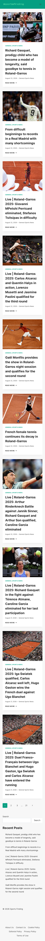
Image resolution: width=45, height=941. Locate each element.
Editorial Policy (15, 931)
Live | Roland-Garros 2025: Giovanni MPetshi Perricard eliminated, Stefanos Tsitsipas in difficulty (21, 208)
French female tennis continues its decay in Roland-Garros (21, 436)
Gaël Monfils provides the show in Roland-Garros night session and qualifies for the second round (21, 367)
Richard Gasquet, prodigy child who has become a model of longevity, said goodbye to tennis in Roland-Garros (22, 837)
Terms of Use (22, 936)
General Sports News (13, 46)
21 (26, 805)
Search (6, 816)
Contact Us (21, 927)
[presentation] (22, 27)
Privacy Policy (30, 931)
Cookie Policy (34, 927)
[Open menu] (40, 4)
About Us (9, 927)
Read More (11, 83)
